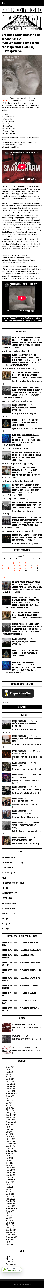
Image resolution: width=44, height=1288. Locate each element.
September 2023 (11, 1151)
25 (8, 570)
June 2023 (9, 1158)
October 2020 (10, 1234)
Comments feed (11, 1261)
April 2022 (9, 1191)
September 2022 (11, 1179)
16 (37, 565)
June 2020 (9, 1244)
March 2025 (10, 1108)
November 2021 (11, 1203)
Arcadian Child (7, 101)
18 (8, 568)
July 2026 (9, 1069)
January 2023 (10, 1170)
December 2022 (11, 1172)
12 (14, 565)
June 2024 (9, 1129)
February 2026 (10, 1081)
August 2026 (10, 1067)
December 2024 (11, 1115)
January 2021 (10, 1227)
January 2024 (10, 1141)
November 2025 (11, 1088)
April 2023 (9, 1163)
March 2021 (10, 1223)
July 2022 (9, 1184)
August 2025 (10, 1096)
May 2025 (9, 1103)
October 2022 (10, 1177)
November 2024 (11, 1117)
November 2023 (11, 1146)
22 (31, 568)
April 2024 (9, 1134)
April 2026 (9, 1076)
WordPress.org (11, 1264)
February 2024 (10, 1139)
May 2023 (9, 1160)
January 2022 (10, 1199)
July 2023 (9, 1155)
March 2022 (10, 1194)
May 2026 (9, 1074)
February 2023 (10, 1167)
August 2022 (10, 1182)
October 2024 (10, 1119)
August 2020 (10, 1239)
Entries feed (10, 1259)
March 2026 (10, 1079)
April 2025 (9, 1105)
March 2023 (10, 1165)
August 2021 (10, 1211)
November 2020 (11, 1232)
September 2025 (11, 1093)
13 (20, 565)
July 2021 (9, 1213)
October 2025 (10, 1091)
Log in (8, 1256)
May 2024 (9, 1132)
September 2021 (11, 1208)
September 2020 (11, 1237)
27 (20, 570)
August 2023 (10, 1153)
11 (8, 565)
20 (20, 568)
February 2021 (10, 1225)
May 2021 (9, 1218)
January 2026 (10, 1084)
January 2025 (10, 1112)
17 (2, 568)
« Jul (3, 577)
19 (14, 568)
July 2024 (9, 1127)
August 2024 (10, 1124)
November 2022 (11, 1175)
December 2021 (11, 1201)
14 (26, 565)
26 (14, 570)
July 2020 (9, 1242)
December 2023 (11, 1143)
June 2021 (9, 1215)
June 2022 (9, 1187)
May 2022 (9, 1189)
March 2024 (10, 1136)
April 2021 (9, 1220)
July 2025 (9, 1098)
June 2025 (9, 1100)
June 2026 (9, 1072)
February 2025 (10, 1110)
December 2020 (11, 1230)
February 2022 (10, 1196)
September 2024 (11, 1122)
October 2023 (10, 1148)
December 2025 (11, 1086)
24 (2, 570)
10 (2, 565)
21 (25, 568)
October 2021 (10, 1206)
